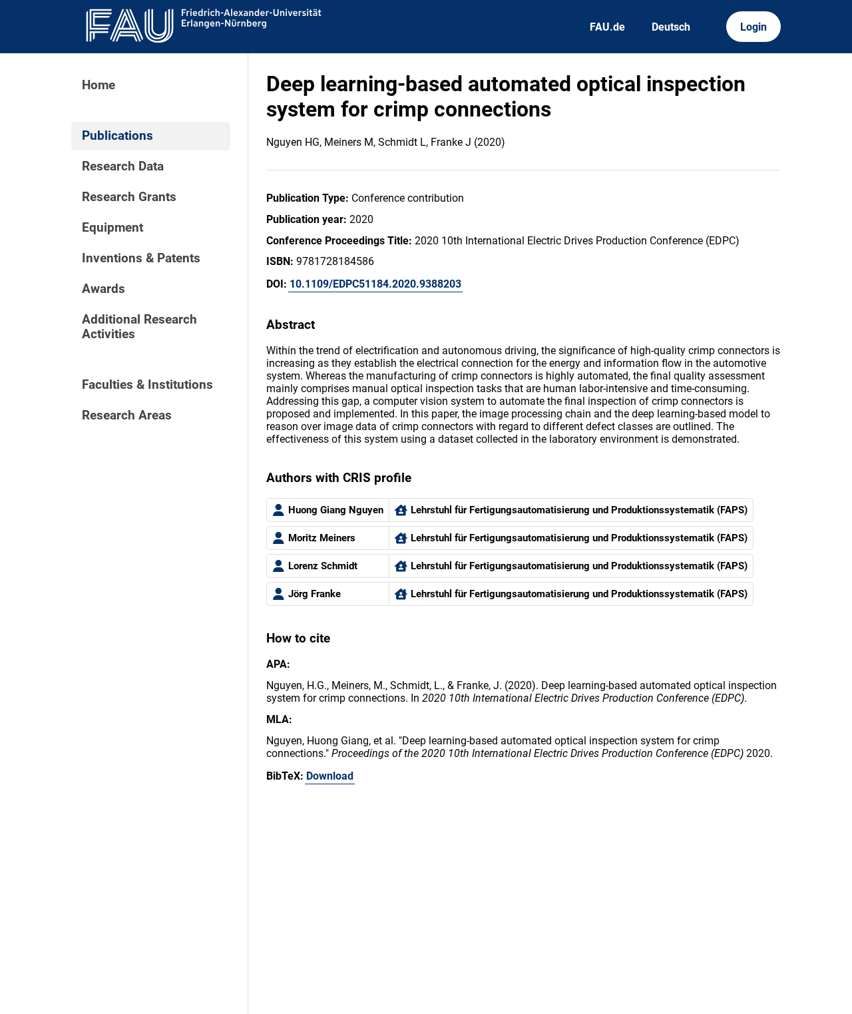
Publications (117, 135)
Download (329, 776)
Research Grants (129, 197)
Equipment (112, 227)
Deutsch (671, 27)
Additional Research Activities (139, 327)
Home (98, 85)
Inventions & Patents (141, 258)
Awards (103, 289)
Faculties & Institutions (147, 385)
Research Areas (127, 415)
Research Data (123, 166)
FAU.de (607, 27)
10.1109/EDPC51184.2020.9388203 (375, 284)
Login (753, 27)
